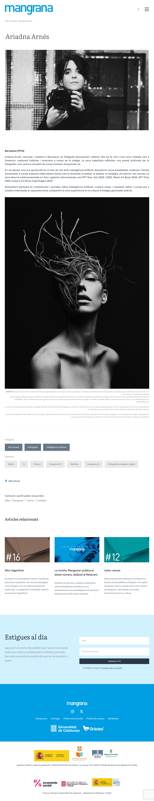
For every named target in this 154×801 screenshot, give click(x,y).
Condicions (113, 718)
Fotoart (37, 464)
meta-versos (112, 570)
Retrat (11, 464)
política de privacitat (112, 668)
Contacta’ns (41, 718)
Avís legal (55, 718)
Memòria (74, 464)
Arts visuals (13, 447)
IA (24, 464)
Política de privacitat (73, 718)
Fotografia (33, 447)
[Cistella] (138, 9)
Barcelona (14, 480)
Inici (7, 21)
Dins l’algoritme (14, 570)
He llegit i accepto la (102, 668)
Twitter (30, 500)
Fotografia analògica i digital (121, 464)
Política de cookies (95, 718)
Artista (14, 21)
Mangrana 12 (55, 464)
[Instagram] (72, 711)
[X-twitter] (81, 711)
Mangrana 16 (93, 464)
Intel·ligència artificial (56, 447)
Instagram (18, 500)
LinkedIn (41, 500)
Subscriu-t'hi (114, 661)
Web (7, 500)
